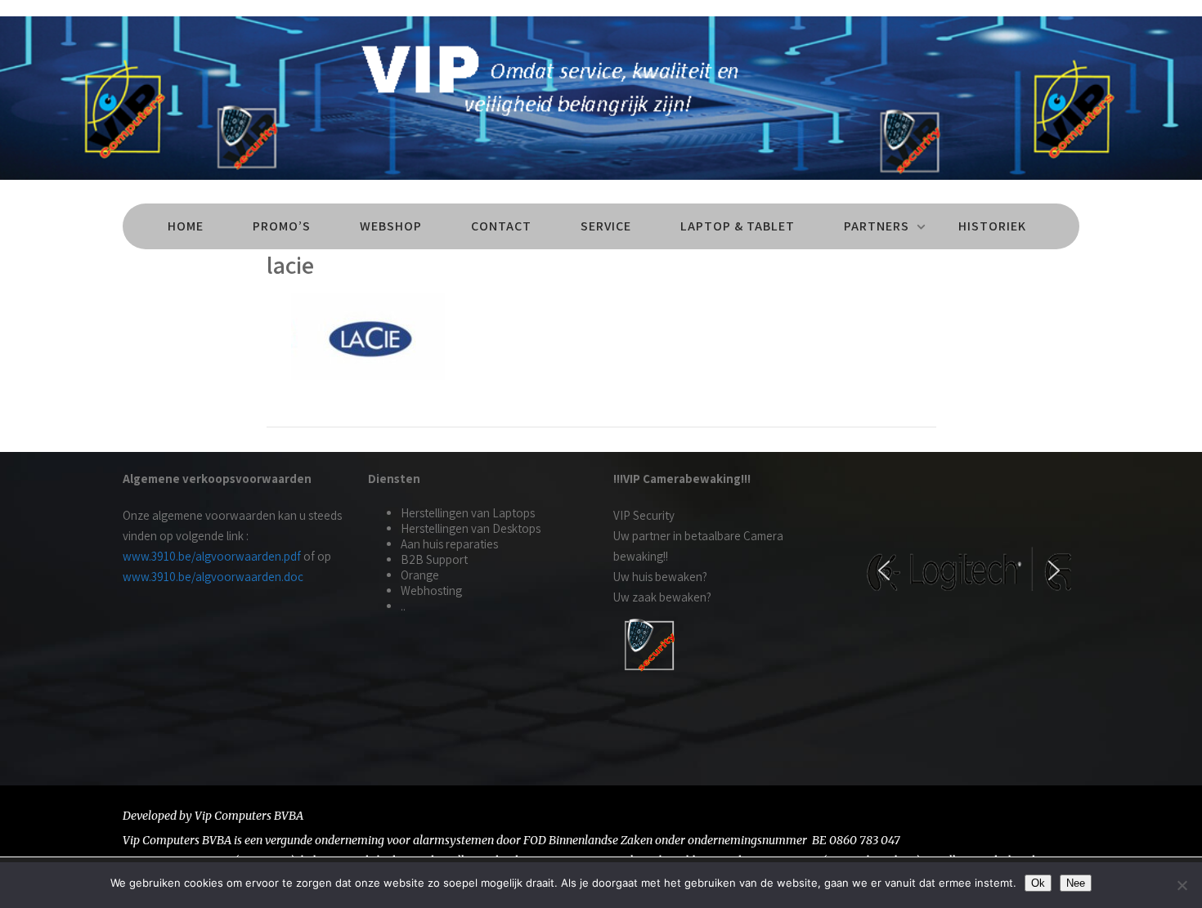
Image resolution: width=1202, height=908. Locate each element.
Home (186, 226)
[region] (969, 570)
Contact (501, 226)
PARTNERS (876, 226)
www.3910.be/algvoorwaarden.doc (213, 576)
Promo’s (282, 226)
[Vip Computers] (601, 183)
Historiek (992, 226)
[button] (884, 570)
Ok (1038, 883)
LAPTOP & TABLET (737, 226)
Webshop (391, 226)
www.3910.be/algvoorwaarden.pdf (212, 556)
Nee (1075, 883)
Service (606, 226)
